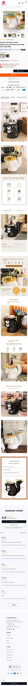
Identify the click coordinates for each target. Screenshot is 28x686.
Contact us (9, 635)
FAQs (8, 640)
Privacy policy (9, 649)
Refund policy (9, 660)
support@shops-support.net (13, 626)
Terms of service (10, 652)
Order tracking (10, 638)
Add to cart (14, 683)
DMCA (8, 643)
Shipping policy (10, 654)
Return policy (9, 657)
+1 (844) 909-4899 (11, 625)
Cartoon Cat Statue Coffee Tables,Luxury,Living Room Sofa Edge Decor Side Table (14, 545)
